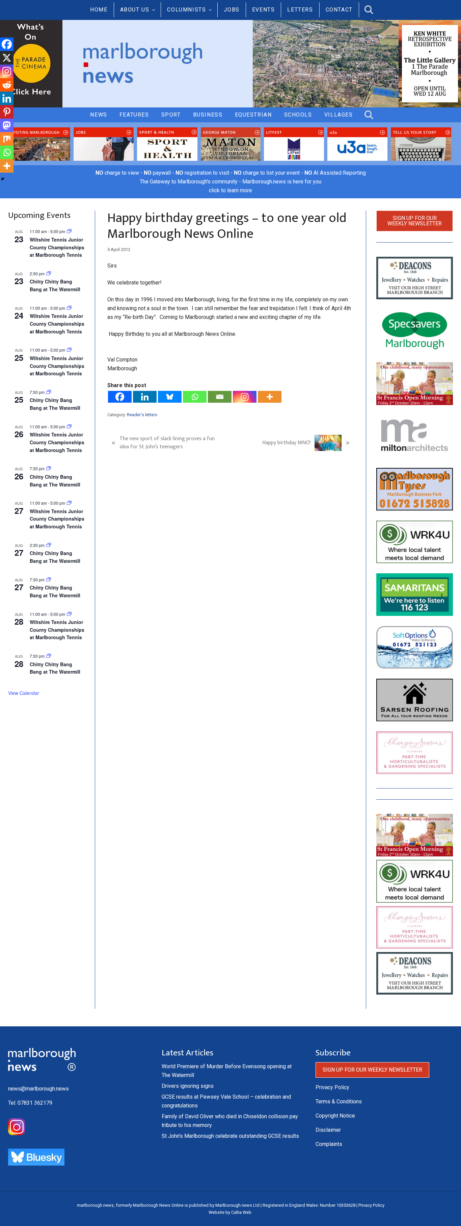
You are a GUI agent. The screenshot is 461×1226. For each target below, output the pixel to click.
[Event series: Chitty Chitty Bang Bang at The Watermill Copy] (48, 273)
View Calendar (23, 693)
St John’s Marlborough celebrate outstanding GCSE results (230, 1136)
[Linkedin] (145, 397)
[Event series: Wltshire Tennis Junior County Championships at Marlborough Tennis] (69, 231)
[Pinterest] (6, 112)
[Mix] (6, 139)
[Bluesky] (170, 397)
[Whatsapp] (195, 397)
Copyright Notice (335, 1115)
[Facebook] (120, 397)
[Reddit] (6, 85)
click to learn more (230, 190)
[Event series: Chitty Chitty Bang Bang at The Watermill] (48, 392)
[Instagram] (244, 397)
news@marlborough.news (38, 1088)
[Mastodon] (6, 125)
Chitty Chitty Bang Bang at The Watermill (55, 285)
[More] (269, 397)
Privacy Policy (332, 1087)
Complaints (329, 1144)
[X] (6, 58)
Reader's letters (142, 414)
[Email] (220, 397)
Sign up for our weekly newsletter (414, 221)
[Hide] (2, 179)
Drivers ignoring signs (188, 1086)
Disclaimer (328, 1130)
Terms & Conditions (339, 1101)
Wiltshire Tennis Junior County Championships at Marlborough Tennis (57, 247)
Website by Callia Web (230, 1212)
